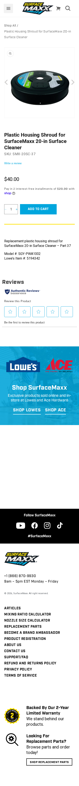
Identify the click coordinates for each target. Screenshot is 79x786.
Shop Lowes (27, 410)
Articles (12, 608)
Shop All (10, 25)
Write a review (12, 163)
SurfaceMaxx (20, 593)
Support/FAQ (16, 657)
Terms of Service (20, 675)
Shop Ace (55, 410)
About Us (12, 645)
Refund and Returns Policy (30, 663)
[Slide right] (73, 82)
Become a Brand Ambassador (32, 633)
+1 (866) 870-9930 (20, 576)
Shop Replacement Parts (49, 762)
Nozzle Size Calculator (27, 620)
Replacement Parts (23, 627)
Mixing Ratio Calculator (27, 614)
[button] (8, 8)
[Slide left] (6, 82)
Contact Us (14, 651)
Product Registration (25, 639)
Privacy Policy (18, 669)
